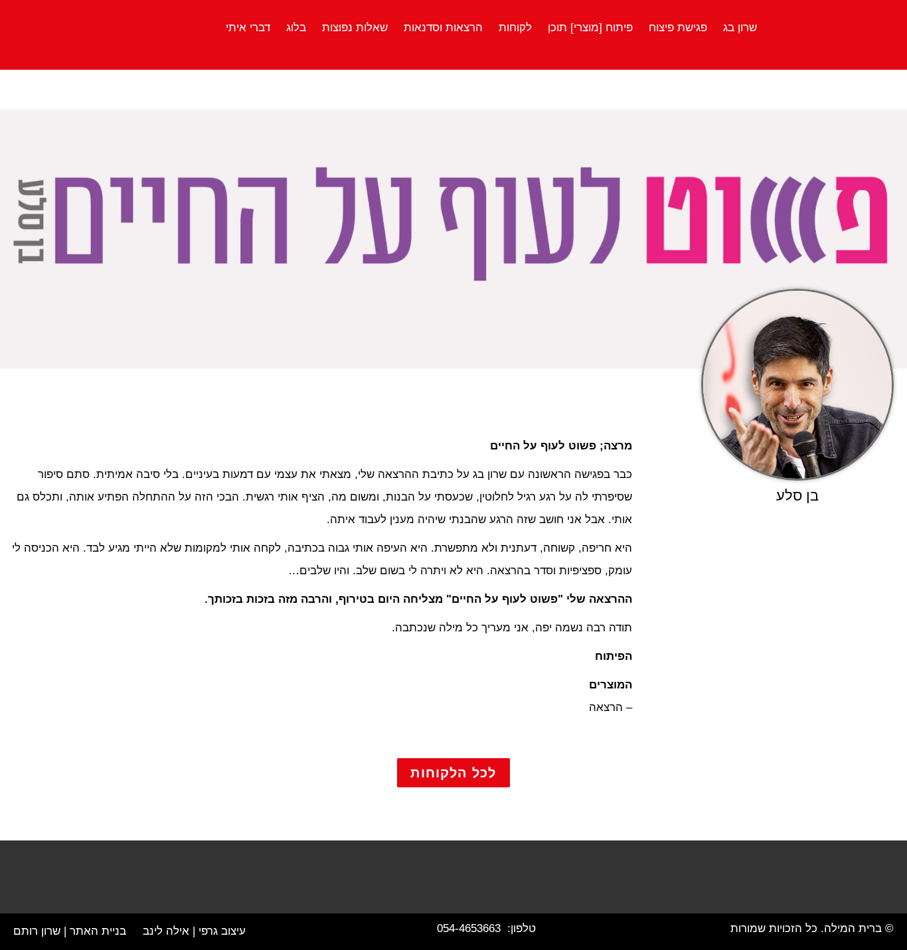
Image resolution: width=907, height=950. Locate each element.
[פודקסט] (376, 883)
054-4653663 (469, 928)
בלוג (296, 27)
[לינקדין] (428, 883)
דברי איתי (248, 27)
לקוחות (515, 27)
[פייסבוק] (530, 883)
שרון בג (740, 27)
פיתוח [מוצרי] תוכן (590, 27)
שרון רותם (36, 931)
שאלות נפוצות (355, 27)
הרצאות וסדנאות (443, 27)
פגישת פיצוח (678, 27)
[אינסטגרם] (479, 883)
